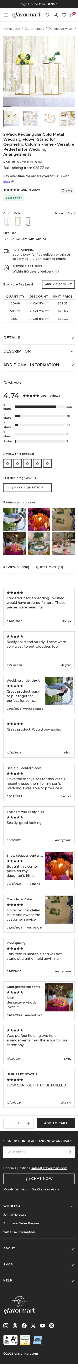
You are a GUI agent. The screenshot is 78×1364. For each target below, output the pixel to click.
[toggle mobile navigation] (5, 15)
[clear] (7, 221)
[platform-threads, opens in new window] (14, 1325)
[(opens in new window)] (10, 1340)
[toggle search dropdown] (47, 15)
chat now (42, 1179)
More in (65, 213)
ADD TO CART (56, 1123)
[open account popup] (55, 15)
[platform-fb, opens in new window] (24, 1325)
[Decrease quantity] (9, 1123)
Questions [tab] (49, 567)
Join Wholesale (14, 1214)
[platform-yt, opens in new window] (42, 1325)
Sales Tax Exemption (19, 1232)
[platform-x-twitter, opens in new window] (33, 1325)
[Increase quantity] (28, 1123)
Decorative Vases (60, 29)
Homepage (11, 29)
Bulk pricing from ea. (26, 168)
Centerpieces (34, 29)
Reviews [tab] (16, 567)
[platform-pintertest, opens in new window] (51, 1325)
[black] (28, 221)
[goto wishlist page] (64, 15)
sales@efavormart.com (49, 1168)
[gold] (18, 221)
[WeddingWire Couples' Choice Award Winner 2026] (25, 1340)
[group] (39, 4)
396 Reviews (30, 190)
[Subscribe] (69, 1152)
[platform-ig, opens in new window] (5, 1325)
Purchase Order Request (22, 1223)
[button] (11, 118)
